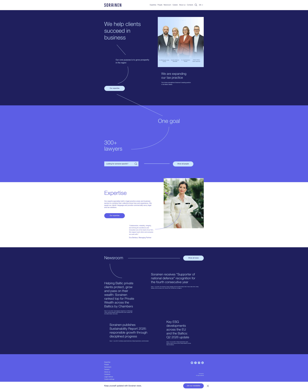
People (160, 5)
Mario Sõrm (192, 286)
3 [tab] (180, 20)
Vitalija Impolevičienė (136, 341)
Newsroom (167, 5)
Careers (175, 5)
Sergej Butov (123, 311)
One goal (169, 121)
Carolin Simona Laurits (175, 343)
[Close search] (136, 164)
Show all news (193, 258)
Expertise (153, 5)
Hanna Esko (115, 313)
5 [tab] (184, 20)
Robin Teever (187, 286)
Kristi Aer (157, 288)
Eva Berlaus (121, 341)
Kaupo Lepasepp (170, 286)
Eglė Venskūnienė (128, 341)
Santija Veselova (183, 343)
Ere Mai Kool (173, 288)
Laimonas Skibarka (111, 312)
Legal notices (108, 377)
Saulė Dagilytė (117, 311)
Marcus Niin (161, 288)
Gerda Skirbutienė (120, 312)
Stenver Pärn (167, 288)
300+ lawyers (113, 146)
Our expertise (114, 88)
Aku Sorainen (163, 286)
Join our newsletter (193, 386)
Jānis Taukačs (127, 312)
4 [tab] (182, 20)
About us (182, 5)
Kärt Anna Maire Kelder (179, 286)
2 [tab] (178, 20)
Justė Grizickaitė (145, 341)
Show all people (183, 164)
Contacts (190, 5)
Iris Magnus (179, 288)
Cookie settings (109, 379)
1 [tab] (176, 20)
